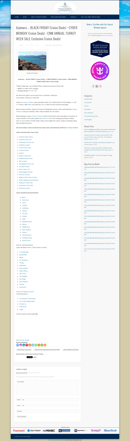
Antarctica (25, 200)
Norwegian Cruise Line (26, 164)
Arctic (24, 203)
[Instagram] (20, 345)
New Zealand (26, 230)
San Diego (22, 279)
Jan (88, 167)
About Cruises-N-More (38, 17)
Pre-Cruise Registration (27, 301)
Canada (24, 205)
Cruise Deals (48, 45)
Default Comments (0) (21, 372)
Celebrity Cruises (24, 145)
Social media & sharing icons (56, 440)
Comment (20, 382)
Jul (103, 167)
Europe (24, 211)
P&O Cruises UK (24, 169)
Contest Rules (88, 99)
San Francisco (23, 282)
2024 (85, 178)
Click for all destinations (24, 245)
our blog (22, 121)
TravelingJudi (88, 119)
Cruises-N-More (28, 102)
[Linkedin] (23, 345)
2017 (85, 216)
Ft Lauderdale (23, 252)
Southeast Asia (27, 238)
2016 (85, 222)
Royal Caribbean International (28, 180)
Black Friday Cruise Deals (24, 349)
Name (20, 400)
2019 (85, 205)
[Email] (42, 345)
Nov (113, 173)
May (98, 167)
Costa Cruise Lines (25, 148)
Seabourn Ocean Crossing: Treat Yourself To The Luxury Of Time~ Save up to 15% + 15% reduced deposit (98, 137)
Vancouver (22, 287)
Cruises (53, 45)
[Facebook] (17, 345)
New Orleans (23, 268)
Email (20, 405)
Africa (23, 197)
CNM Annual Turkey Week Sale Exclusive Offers (47, 349)
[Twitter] (33, 345)
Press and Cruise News (58, 17)
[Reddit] (29, 345)
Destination (59, 45)
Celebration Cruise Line (26, 142)
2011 (85, 249)
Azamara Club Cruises (26, 137)
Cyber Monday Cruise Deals (70, 349)
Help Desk (22, 306)
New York (22, 273)
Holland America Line (26, 158)
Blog (25, 17)
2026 (85, 167)
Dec (85, 175)
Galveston (22, 265)
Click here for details (22, 340)
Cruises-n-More (107, 33)
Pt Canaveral (23, 260)
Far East (25, 213)
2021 (85, 194)
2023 (85, 183)
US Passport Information (27, 298)
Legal (21, 309)
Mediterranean (27, 222)
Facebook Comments (33, 372)
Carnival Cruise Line (25, 139)
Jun (101, 167)
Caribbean (25, 208)
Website (19, 411)
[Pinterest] (26, 345)
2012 (85, 243)
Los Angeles (23, 276)
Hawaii (24, 216)
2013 (85, 238)
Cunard (21, 153)
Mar (93, 167)
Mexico (24, 224)
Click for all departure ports (25, 292)
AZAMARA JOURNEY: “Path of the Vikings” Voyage (98, 155)
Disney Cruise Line (25, 156)
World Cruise (26, 240)
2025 (85, 173)
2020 (85, 200)
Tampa (21, 263)
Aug (105, 167)
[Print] (39, 345)
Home (17, 17)
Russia (24, 232)
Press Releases (88, 113)
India (23, 219)
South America (27, 235)
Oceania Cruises (24, 166)
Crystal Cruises (24, 150)
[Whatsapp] (36, 345)
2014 (85, 232)
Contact (73, 17)
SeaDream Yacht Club (26, 185)
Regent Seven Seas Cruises (28, 177)
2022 (85, 189)
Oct (111, 173)
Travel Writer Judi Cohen (91, 116)
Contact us (22, 304)
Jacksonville (23, 255)
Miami (21, 257)
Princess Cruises (24, 175)
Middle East (26, 227)
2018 (85, 211)
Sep (108, 173)
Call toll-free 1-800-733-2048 (90, 17)
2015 (85, 227)
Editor (21, 45)
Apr (96, 167)
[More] (45, 345)
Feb (91, 167)
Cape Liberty (23, 271)
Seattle (21, 284)
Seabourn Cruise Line (26, 183)
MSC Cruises (23, 161)
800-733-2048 (95, 35)
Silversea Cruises (24, 188)
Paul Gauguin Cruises (26, 172)
